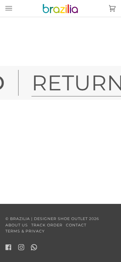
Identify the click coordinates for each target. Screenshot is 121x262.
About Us (16, 225)
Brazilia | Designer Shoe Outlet (49, 218)
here (35, 58)
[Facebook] (8, 247)
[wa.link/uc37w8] (34, 247)
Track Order (47, 225)
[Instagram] (21, 247)
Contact (76, 225)
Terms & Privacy (25, 231)
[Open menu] (15, 8)
